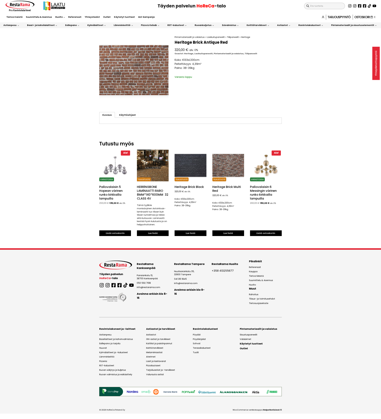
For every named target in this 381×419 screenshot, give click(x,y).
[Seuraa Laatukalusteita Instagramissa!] (355, 6)
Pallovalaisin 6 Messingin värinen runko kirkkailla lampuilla (263, 193)
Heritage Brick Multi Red (226, 189)
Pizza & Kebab (149, 25)
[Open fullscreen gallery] (165, 102)
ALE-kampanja (146, 16)
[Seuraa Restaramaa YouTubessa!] (374, 6)
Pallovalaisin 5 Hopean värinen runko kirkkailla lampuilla (111, 193)
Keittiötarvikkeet (257, 25)
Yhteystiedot (92, 16)
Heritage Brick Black (189, 187)
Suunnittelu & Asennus (39, 16)
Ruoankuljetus (203, 25)
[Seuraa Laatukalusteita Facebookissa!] (364, 6)
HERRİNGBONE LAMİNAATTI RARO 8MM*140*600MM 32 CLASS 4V (152, 193)
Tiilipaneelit (233, 37)
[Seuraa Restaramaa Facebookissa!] (360, 6)
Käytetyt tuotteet (124, 16)
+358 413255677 (223, 271)
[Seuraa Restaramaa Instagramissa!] (350, 6)
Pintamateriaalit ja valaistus (190, 37)
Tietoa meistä (14, 16)
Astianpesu (10, 25)
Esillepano (71, 25)
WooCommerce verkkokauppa (257, 410)
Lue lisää (153, 233)
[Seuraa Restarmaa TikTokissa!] (369, 6)
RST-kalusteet (175, 25)
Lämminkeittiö (122, 25)
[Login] (323, 17)
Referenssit (74, 16)
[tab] (134, 102)
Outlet (107, 16)
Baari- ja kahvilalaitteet (41, 25)
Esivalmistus (229, 25)
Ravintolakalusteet (309, 25)
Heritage (245, 37)
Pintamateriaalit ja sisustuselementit (352, 25)
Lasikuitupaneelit (216, 37)
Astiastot (282, 25)
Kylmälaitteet (95, 25)
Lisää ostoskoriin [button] (115, 233)
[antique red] (133, 70)
